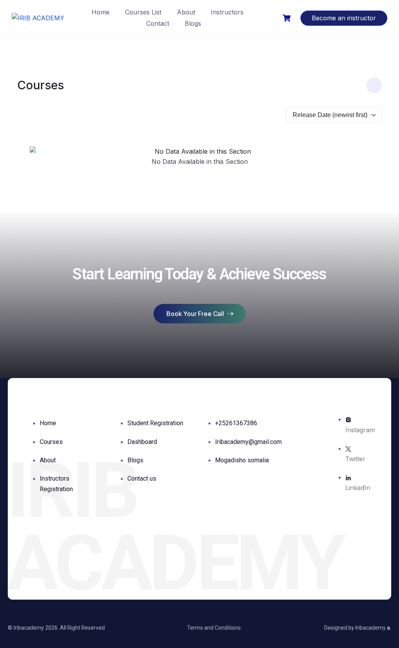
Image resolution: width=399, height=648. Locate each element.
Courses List (143, 12)
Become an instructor (344, 18)
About (186, 12)
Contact (157, 23)
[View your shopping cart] (287, 18)
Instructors (227, 12)
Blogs (193, 23)
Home (100, 12)
